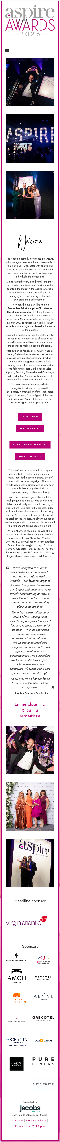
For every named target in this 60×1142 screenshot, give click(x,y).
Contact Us (18, 1120)
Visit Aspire (38, 1126)
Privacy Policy (22, 1126)
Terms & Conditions (36, 1120)
